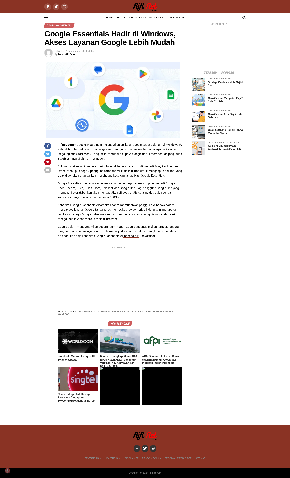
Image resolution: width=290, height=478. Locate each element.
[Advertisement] (120, 272)
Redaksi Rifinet (66, 54)
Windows (172, 144)
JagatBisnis (156, 17)
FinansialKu (176, 17)
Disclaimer (132, 458)
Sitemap (200, 458)
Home (109, 17)
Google (81, 144)
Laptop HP (145, 311)
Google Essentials (124, 311)
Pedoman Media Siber (178, 458)
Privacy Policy (151, 458)
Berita (121, 17)
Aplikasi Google (89, 311)
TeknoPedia (136, 17)
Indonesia (129, 236)
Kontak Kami (113, 458)
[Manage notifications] (7, 470)
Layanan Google (163, 311)
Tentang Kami (93, 458)
